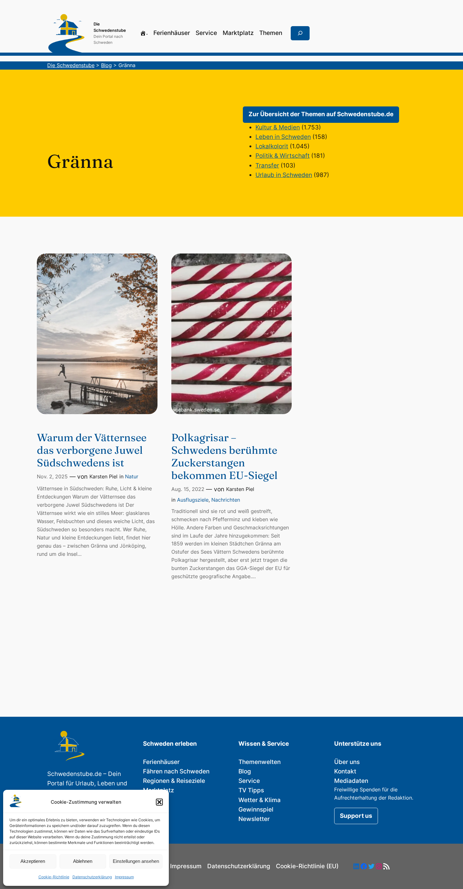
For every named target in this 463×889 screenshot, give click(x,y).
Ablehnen (82, 861)
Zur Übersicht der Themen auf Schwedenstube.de (321, 114)
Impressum (124, 877)
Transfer (267, 165)
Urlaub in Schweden (283, 175)
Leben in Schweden (283, 136)
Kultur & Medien (277, 127)
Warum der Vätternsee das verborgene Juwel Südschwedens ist (91, 450)
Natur (131, 476)
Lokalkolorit (271, 146)
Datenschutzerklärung (92, 877)
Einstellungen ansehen (136, 861)
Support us (356, 815)
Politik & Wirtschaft (282, 155)
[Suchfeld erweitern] (300, 33)
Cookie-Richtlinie (53, 877)
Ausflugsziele (193, 500)
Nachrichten (225, 500)
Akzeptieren (32, 861)
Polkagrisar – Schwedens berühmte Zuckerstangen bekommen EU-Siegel (224, 456)
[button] (159, 802)
